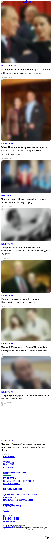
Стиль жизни (12, 489)
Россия (8, 467)
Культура (9, 478)
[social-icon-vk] (5, 537)
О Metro (9, 521)
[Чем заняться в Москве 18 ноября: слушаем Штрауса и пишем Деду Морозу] (26, 184)
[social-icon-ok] (18, 537)
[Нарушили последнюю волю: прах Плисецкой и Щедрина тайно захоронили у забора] (26, 40)
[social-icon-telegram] (12, 537)
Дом (6, 510)
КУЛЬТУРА (7, 143)
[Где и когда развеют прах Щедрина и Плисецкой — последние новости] (26, 284)
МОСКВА (6, 196)
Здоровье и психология (20, 494)
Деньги (8, 505)
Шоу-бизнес (11, 483)
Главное (9, 456)
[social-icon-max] (25, 537)
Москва (8, 462)
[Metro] (26, 2)
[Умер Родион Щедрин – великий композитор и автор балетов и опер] (26, 380)
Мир (6, 473)
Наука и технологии (18, 500)
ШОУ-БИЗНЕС (9, 66)
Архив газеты (12, 527)
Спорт (7, 516)
